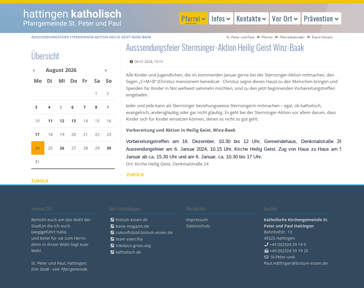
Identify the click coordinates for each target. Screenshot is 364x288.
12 (62, 120)
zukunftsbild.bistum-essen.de (144, 232)
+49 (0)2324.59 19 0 (288, 244)
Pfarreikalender (292, 37)
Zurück (135, 174)
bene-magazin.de (132, 226)
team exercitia (129, 239)
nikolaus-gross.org (133, 245)
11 (50, 120)
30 (109, 148)
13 (73, 120)
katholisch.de (128, 252)
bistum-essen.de (132, 219)
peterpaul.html (72, 18)
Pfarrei (267, 37)
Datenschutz (198, 226)
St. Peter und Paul (240, 37)
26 (62, 148)
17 (37, 134)
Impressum (197, 219)
